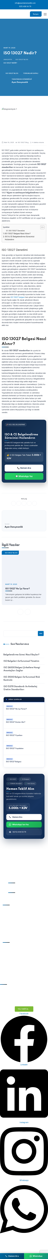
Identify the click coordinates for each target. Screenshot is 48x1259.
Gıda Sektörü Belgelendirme (18, 965)
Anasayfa (7, 59)
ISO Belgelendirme (14, 947)
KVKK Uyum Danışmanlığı (17, 918)
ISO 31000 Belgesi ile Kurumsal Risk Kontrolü (21, 678)
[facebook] (13, 503)
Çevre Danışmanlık (14, 923)
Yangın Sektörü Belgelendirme (19, 969)
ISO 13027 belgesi (18, 297)
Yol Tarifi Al (23, 1009)
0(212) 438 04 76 (19, 832)
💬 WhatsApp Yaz (24, 476)
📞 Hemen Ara (24, 468)
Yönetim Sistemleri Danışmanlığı (20, 909)
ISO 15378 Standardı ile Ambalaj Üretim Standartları (20, 688)
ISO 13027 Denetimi (17, 231)
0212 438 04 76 (25, 6)
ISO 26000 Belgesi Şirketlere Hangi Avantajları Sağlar (21, 669)
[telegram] (29, 503)
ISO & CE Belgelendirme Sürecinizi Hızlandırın (19, 238)
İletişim (36, 14)
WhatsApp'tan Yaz (20, 824)
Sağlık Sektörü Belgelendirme (19, 974)
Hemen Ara (17, 817)
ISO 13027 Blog (21, 59)
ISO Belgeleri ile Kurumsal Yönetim (21, 661)
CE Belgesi (10, 951)
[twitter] (18, 503)
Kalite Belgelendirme (15, 960)
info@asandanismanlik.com (25, 3)
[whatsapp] (24, 503)
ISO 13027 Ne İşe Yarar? (17, 589)
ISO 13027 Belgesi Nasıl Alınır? (18, 233)
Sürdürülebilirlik (13, 927)
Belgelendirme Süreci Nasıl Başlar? (21, 655)
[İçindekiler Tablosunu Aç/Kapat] (41, 227)
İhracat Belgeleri (13, 956)
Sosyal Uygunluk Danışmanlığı (19, 914)
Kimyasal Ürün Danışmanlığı (18, 932)
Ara (40, 633)
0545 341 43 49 (16, 890)
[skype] (34, 503)
